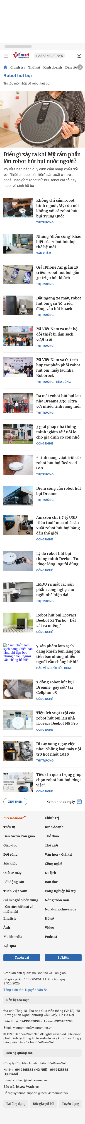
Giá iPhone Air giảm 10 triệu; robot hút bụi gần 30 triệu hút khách (57, 272)
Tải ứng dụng (15, 1104)
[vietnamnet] (21, 59)
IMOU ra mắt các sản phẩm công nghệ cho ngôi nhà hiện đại (55, 589)
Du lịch (50, 873)
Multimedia (12, 937)
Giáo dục (10, 845)
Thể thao (52, 836)
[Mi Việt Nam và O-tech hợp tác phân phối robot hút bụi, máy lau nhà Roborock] (18, 367)
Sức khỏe (10, 864)
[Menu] (6, 56)
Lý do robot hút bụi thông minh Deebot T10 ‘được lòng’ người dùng (58, 558)
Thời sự (34, 67)
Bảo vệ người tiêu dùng (54, 668)
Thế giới (51, 845)
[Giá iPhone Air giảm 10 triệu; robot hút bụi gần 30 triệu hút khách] (18, 274)
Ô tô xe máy (12, 873)
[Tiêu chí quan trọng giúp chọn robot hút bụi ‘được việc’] (18, 782)
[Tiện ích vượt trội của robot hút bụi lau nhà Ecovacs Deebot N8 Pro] (18, 720)
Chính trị (17, 67)
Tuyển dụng (70, 1104)
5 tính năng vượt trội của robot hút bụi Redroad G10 (59, 462)
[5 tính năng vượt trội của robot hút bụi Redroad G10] (18, 465)
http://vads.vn (27, 1086)
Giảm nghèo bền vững (20, 900)
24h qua (9, 946)
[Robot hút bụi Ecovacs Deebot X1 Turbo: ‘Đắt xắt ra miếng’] (18, 622)
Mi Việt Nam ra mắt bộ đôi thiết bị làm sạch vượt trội (57, 334)
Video (49, 928)
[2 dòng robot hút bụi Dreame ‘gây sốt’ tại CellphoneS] (18, 689)
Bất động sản (13, 882)
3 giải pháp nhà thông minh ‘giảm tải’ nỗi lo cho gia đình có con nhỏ (58, 431)
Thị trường (44, 222)
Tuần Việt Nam (15, 891)
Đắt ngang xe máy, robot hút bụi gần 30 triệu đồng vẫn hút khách (58, 303)
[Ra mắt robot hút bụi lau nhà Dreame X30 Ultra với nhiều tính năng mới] (18, 403)
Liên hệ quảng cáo (19, 1053)
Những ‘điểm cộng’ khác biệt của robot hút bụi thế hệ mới (58, 241)
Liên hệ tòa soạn (17, 1000)
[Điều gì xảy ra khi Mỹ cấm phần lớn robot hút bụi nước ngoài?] (42, 119)
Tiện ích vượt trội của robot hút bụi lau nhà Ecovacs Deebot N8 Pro (57, 718)
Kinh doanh (52, 67)
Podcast (51, 937)
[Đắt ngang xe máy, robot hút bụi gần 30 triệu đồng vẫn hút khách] (18, 305)
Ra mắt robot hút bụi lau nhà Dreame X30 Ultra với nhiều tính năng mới (58, 401)
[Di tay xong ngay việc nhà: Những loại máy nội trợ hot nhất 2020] (18, 751)
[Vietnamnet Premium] (14, 820)
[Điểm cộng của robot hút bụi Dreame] (18, 495)
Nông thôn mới (57, 900)
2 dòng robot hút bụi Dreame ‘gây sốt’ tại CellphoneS (55, 687)
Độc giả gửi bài (43, 1104)
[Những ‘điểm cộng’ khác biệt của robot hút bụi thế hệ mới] (18, 244)
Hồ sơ (49, 918)
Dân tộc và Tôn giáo (19, 836)
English (9, 918)
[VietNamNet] (5, 67)
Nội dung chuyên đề (60, 909)
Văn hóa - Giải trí (58, 854)
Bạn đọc (51, 882)
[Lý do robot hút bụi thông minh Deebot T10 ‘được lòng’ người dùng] (18, 561)
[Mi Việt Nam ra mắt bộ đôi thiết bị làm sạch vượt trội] (18, 336)
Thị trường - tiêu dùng (53, 381)
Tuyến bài (22, 958)
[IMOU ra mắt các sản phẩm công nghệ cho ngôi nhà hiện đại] (18, 591)
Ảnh (6, 928)
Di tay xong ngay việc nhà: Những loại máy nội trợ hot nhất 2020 (58, 748)
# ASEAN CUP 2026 (49, 56)
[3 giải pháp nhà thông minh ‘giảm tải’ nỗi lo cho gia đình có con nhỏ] (18, 434)
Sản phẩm (43, 253)
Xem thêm (15, 801)
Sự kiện (63, 958)
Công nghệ (44, 443)
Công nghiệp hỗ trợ (60, 891)
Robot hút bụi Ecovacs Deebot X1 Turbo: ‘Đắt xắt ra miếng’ (56, 620)
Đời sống (10, 854)
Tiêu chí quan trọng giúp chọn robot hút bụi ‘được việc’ (58, 779)
